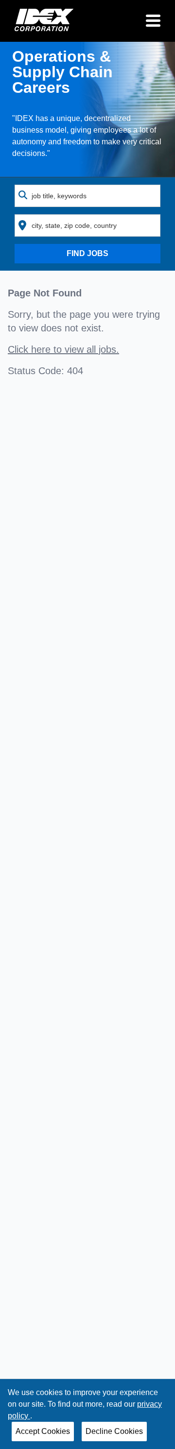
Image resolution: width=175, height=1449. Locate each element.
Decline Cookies (114, 1431)
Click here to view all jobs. (63, 349)
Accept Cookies (43, 1431)
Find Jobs (87, 253)
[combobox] (87, 196)
